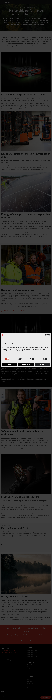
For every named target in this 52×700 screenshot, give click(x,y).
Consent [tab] (9, 339)
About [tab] (43, 339)
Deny (9, 364)
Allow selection (26, 364)
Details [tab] (26, 339)
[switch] (20, 359)
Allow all (42, 364)
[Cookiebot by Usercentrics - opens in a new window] (44, 335)
